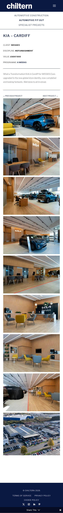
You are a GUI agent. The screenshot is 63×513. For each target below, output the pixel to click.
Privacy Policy (43, 496)
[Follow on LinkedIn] (34, 504)
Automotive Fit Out (31, 20)
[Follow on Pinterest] (39, 504)
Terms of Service (21, 496)
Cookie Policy (31, 500)
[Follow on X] (24, 504)
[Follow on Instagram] (29, 504)
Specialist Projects (31, 25)
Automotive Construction (31, 15)
